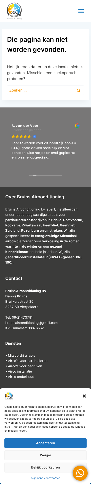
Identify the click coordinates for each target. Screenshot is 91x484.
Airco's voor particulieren (27, 361)
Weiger (45, 455)
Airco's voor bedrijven (25, 366)
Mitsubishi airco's (21, 355)
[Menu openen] (81, 10)
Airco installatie (20, 371)
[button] (84, 396)
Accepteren (45, 443)
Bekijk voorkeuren (45, 467)
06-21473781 (23, 317)
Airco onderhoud (21, 377)
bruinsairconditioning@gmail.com (31, 323)
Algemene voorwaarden (45, 478)
